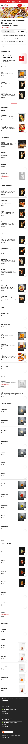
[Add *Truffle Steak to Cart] (25, 227)
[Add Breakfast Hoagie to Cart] (25, 275)
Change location (5, 27)
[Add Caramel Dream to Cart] (25, 692)
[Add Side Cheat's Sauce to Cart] (25, 424)
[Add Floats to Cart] (25, 398)
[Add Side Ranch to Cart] (25, 456)
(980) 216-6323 (5, 719)
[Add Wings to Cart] (25, 360)
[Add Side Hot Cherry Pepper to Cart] (25, 488)
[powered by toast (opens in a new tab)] (7, 732)
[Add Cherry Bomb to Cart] (25, 660)
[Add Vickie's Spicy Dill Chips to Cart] (25, 328)
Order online (5, 713)
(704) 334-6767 (5, 706)
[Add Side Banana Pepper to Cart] (25, 509)
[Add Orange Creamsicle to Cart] (25, 682)
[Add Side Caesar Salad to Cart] (25, 371)
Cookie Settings (5, 737)
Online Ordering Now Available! (14, 1)
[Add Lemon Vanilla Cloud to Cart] (25, 671)
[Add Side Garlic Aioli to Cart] (25, 414)
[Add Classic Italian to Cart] (25, 243)
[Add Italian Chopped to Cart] (25, 291)
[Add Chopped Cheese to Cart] (25, 121)
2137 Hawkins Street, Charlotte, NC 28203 (12, 721)
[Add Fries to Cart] (25, 77)
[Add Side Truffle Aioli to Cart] (25, 435)
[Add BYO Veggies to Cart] (25, 169)
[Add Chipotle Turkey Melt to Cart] (25, 254)
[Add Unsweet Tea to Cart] (25, 575)
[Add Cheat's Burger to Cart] (25, 131)
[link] (13, 41)
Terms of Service (6, 735)
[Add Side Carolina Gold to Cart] (25, 530)
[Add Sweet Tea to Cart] (25, 565)
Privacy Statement (14, 735)
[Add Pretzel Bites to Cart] (25, 350)
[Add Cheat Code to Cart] (25, 650)
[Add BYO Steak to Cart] (25, 147)
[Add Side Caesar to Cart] (25, 467)
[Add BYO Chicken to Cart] (25, 158)
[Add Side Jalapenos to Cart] (25, 520)
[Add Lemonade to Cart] (25, 554)
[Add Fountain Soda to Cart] (25, 634)
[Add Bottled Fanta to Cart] (25, 596)
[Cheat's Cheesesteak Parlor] (6, 5)
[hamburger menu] (2, 5)
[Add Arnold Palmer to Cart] (25, 586)
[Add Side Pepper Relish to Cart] (25, 499)
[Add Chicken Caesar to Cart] (25, 98)
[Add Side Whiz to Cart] (25, 477)
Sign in (24, 5)
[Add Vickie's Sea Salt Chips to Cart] (25, 318)
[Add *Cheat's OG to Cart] (25, 88)
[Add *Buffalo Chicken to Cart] (25, 206)
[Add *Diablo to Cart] (25, 217)
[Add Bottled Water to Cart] (25, 607)
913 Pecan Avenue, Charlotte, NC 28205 (11, 708)
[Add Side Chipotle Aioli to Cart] (25, 445)
